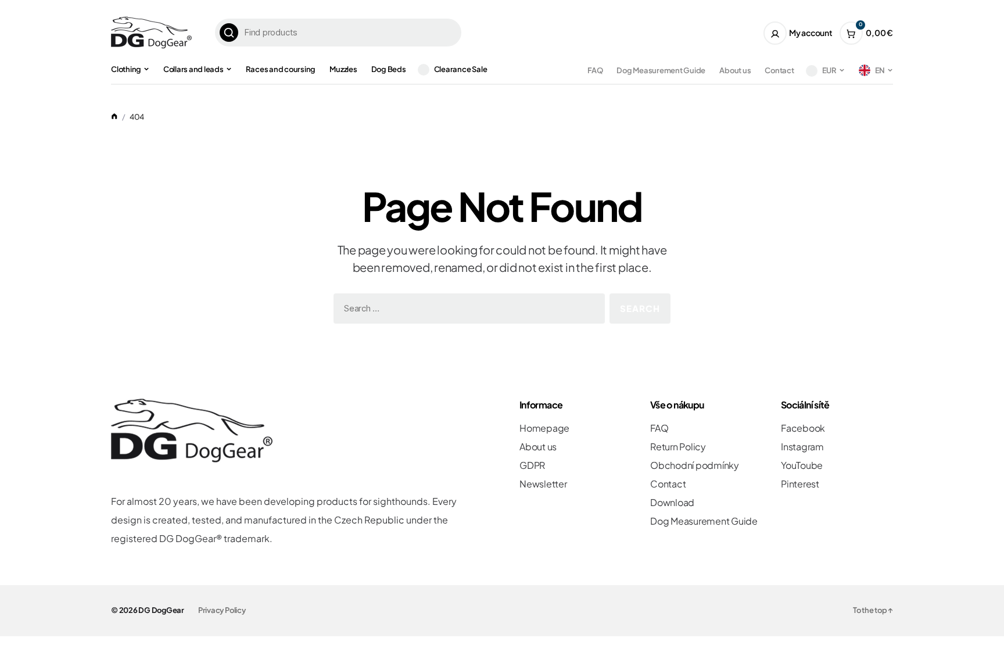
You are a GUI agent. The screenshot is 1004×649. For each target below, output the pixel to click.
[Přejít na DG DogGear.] (114, 116)
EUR (829, 70)
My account (811, 32)
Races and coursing (281, 69)
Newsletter (543, 484)
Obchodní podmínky (694, 465)
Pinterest (800, 484)
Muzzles (343, 69)
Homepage (544, 428)
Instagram (802, 446)
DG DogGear (161, 610)
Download (672, 502)
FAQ (595, 70)
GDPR (532, 465)
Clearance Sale (460, 69)
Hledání (229, 32)
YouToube (802, 465)
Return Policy (678, 446)
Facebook (803, 428)
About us (735, 70)
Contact (779, 70)
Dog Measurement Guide (660, 70)
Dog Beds (388, 69)
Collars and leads (193, 69)
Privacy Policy (222, 610)
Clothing (126, 69)
